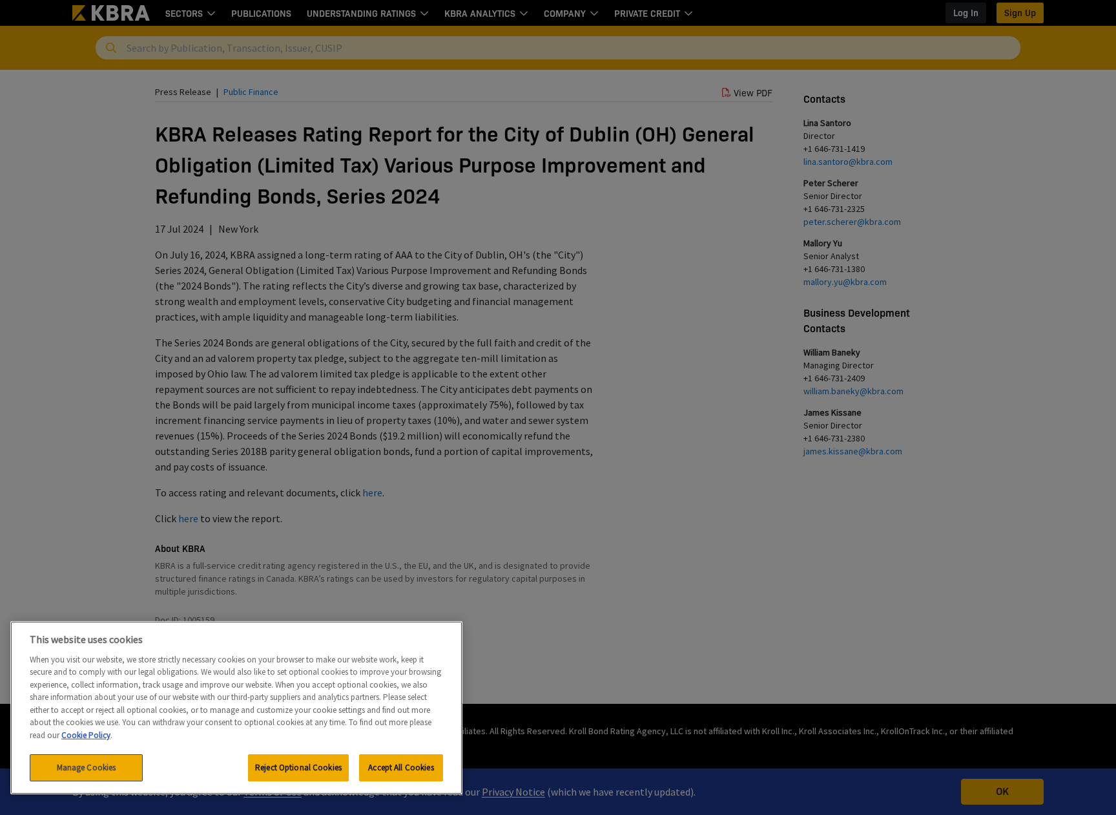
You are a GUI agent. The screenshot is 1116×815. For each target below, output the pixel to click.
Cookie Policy (85, 735)
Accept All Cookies (400, 767)
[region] (236, 707)
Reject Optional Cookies (298, 767)
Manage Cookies (86, 767)
